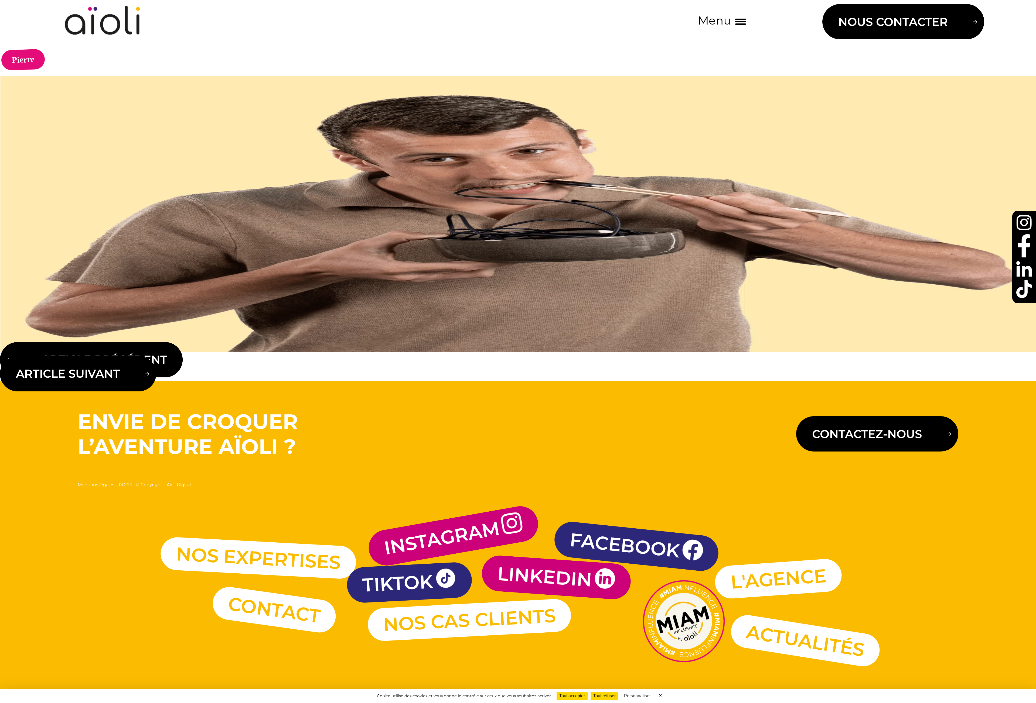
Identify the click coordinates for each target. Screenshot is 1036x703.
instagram (441, 538)
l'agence (778, 579)
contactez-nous (867, 434)
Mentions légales (96, 485)
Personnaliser (637, 696)
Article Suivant (68, 374)
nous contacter (893, 22)
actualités (805, 640)
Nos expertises (258, 558)
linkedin (544, 576)
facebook (625, 545)
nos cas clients (469, 620)
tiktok (398, 583)
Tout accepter (572, 696)
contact (274, 610)
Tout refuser (604, 696)
